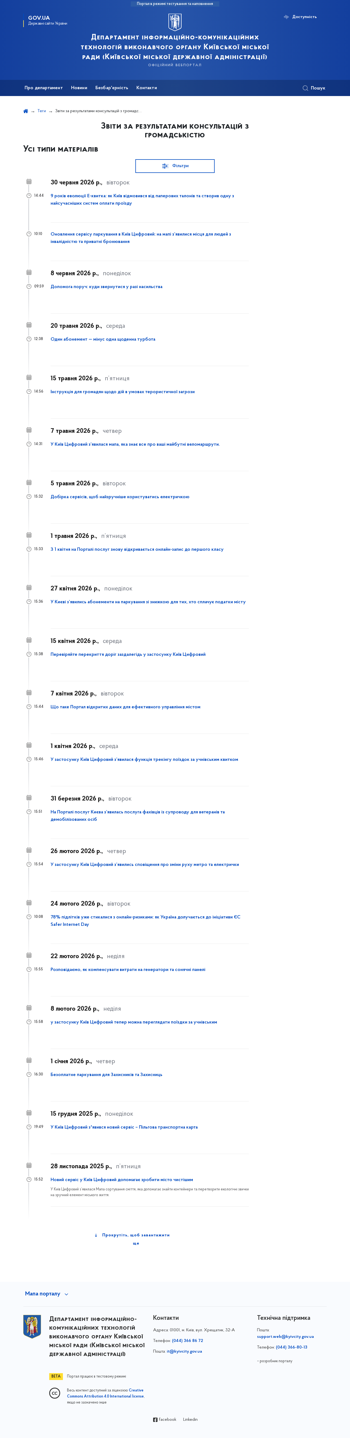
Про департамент (44, 88)
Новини (79, 88)
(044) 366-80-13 (291, 1347)
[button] (175, 166)
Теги (41, 111)
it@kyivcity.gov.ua (184, 1351)
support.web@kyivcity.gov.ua (285, 1337)
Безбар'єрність (112, 88)
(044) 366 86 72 (187, 1341)
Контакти (146, 88)
